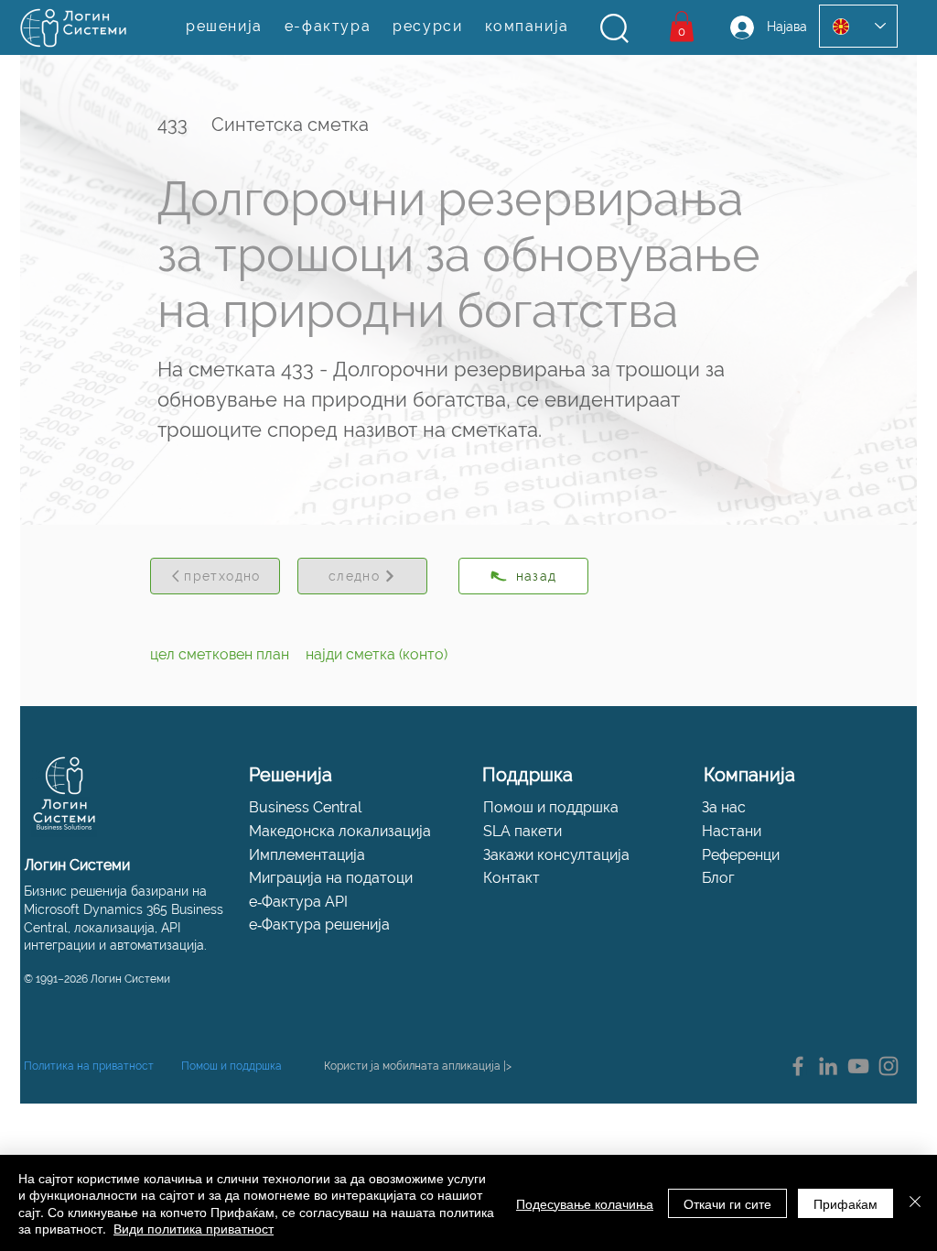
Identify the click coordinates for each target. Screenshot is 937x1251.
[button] (614, 28)
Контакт (511, 878)
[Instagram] (888, 1066)
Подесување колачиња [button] (584, 1203)
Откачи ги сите (727, 1203)
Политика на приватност (89, 1066)
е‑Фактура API (298, 901)
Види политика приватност (193, 1228)
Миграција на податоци (331, 878)
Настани (731, 831)
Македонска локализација (340, 831)
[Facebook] (798, 1066)
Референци (741, 855)
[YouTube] (858, 1066)
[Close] (915, 1202)
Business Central (305, 807)
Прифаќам (845, 1203)
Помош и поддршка (551, 807)
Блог (718, 878)
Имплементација (307, 855)
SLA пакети (522, 831)
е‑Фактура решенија (319, 924)
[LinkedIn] (828, 1066)
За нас (724, 807)
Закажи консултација (556, 855)
